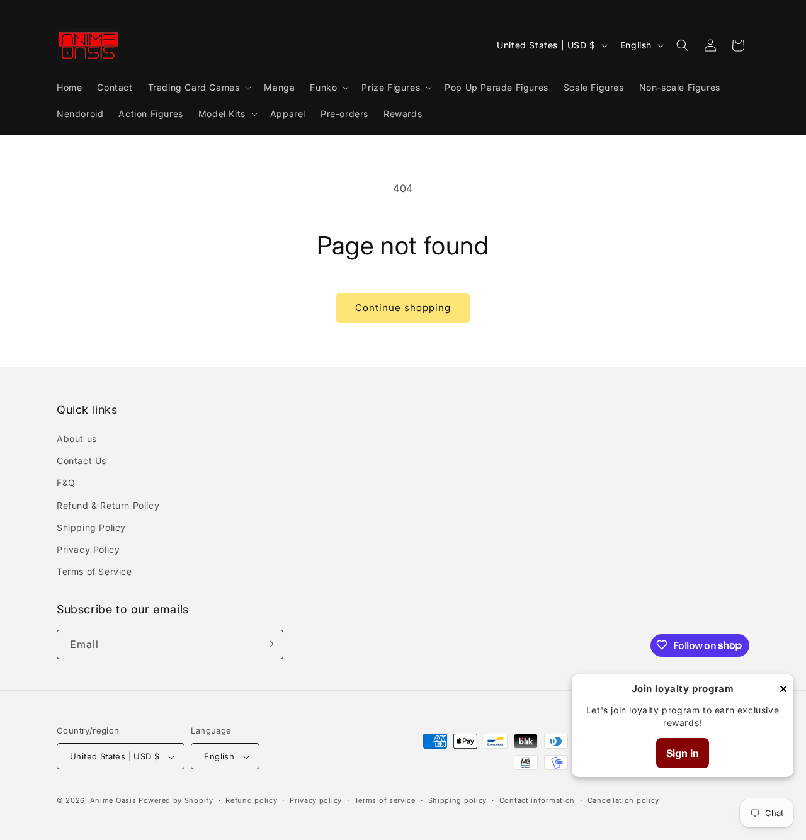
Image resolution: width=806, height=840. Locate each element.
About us (77, 438)
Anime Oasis (113, 801)
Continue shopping (403, 308)
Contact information (537, 800)
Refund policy (251, 800)
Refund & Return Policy (108, 505)
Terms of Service (94, 572)
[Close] (783, 690)
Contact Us (81, 461)
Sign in (682, 753)
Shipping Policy (91, 527)
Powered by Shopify (176, 801)
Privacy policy (316, 800)
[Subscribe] (269, 644)
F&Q (66, 483)
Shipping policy (457, 800)
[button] (198, 87)
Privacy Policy (88, 549)
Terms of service (385, 800)
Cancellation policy (623, 800)
